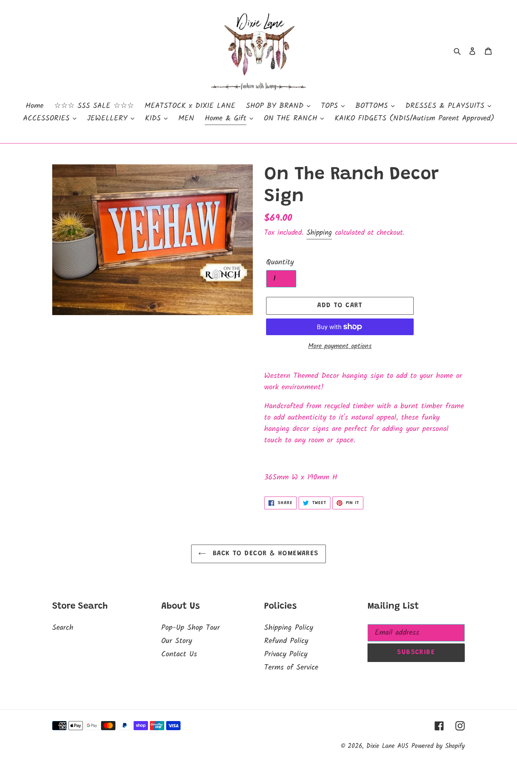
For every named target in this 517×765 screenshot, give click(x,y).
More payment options (340, 346)
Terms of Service (291, 668)
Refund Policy (286, 641)
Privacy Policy (285, 654)
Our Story (176, 641)
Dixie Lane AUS (387, 746)
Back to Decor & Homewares (264, 553)
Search (62, 628)
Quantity (280, 262)
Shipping (319, 233)
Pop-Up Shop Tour (190, 628)
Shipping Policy (288, 628)
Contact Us (179, 654)
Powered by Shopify (438, 746)
